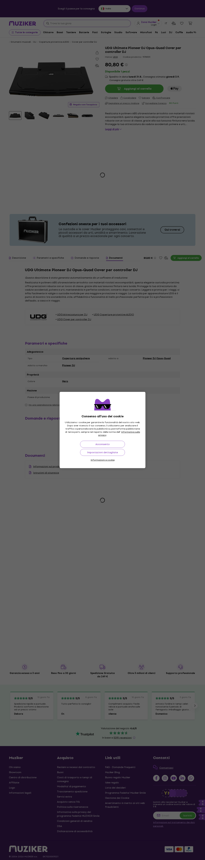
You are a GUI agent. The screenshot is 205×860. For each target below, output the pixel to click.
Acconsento (102, 444)
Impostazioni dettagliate (102, 452)
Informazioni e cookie (103, 460)
